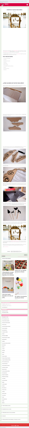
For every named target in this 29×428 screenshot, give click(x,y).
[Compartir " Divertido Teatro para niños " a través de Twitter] (13, 251)
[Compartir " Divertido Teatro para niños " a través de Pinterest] (16, 251)
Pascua (3, 354)
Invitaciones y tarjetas (5, 367)
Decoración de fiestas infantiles (6, 326)
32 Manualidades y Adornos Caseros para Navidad (8, 412)
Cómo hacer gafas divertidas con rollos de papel (7, 296)
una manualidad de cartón (6, 51)
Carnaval (3, 348)
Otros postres (4, 395)
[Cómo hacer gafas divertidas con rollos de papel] (8, 285)
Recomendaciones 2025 (5, 312)
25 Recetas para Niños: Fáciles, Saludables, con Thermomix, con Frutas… (11, 419)
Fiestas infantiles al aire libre (6, 365)
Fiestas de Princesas (4, 363)
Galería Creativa (4, 393)
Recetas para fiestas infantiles (6, 322)
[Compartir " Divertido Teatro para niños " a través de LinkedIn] (17, 251)
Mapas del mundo (4, 369)
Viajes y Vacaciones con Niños (6, 337)
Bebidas (3, 382)
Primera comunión (4, 356)
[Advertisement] (14, 34)
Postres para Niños (4, 380)
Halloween (3, 350)
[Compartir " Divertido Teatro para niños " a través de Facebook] (11, 251)
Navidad (3, 352)
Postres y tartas (4, 324)
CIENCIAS (3, 341)
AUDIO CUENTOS (4, 339)
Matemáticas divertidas (5, 376)
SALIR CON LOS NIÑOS (5, 335)
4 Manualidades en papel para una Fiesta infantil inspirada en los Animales (8, 274)
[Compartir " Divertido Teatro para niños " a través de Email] (19, 251)
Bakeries (3, 402)
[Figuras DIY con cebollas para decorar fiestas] (21, 264)
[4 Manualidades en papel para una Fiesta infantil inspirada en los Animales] (8, 265)
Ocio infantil (3, 378)
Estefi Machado (6, 246)
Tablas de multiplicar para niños (6, 405)
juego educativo (16, 50)
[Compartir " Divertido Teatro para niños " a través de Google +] (14, 251)
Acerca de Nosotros (4, 307)
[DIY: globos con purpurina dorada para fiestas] (21, 286)
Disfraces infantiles (4, 328)
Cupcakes (3, 391)
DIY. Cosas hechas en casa (5, 361)
